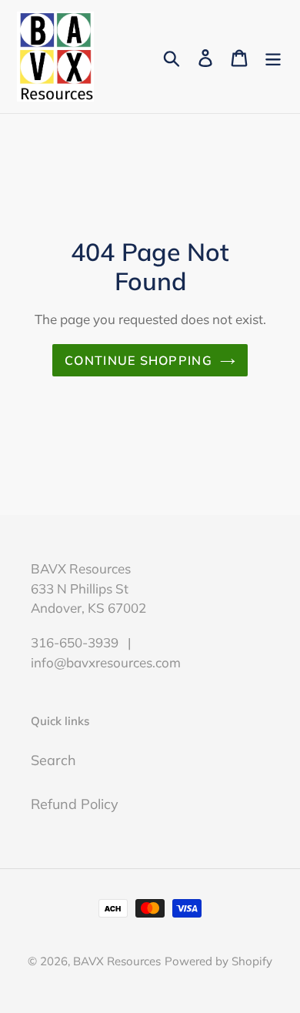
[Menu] (273, 56)
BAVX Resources (117, 961)
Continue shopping (138, 360)
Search (53, 760)
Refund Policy (74, 804)
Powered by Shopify (218, 961)
